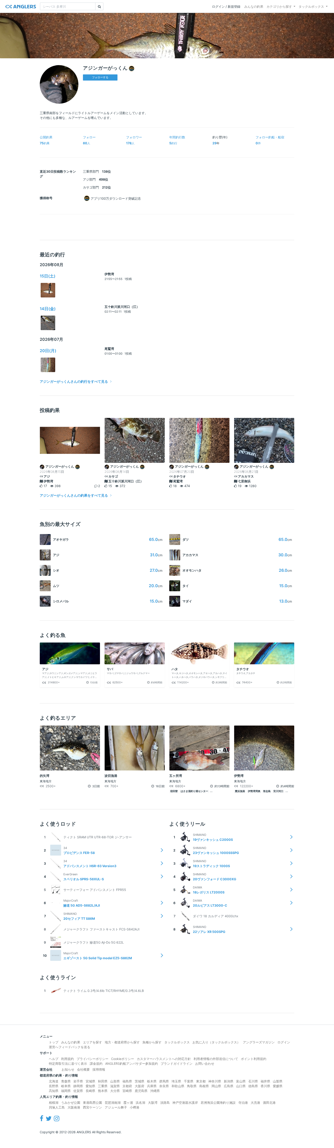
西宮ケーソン (92, 1107)
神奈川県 (214, 1081)
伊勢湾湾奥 (254, 791)
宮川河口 (278, 791)
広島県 (228, 1086)
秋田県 (102, 1081)
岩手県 (78, 1081)
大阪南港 (73, 1107)
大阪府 (139, 1086)
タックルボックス (311, 6)
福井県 (265, 1081)
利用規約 (67, 1059)
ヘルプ (53, 1059)
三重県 (102, 1086)
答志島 (267, 791)
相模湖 (53, 1102)
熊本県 (102, 1091)
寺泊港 (243, 1102)
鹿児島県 (141, 1091)
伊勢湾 (109, 274)
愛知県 (90, 1086)
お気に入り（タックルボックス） (216, 1042)
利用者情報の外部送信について (216, 1059)
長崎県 (90, 1091)
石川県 (253, 1081)
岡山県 (216, 1086)
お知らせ (68, 1069)
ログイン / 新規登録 (226, 6)
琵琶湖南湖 (113, 1102)
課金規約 (96, 1063)
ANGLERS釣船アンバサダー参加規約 (131, 1063)
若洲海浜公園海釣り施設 (218, 1102)
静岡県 (78, 1086)
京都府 (127, 1086)
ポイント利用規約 (253, 1059)
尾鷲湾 (109, 349)
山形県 (115, 1081)
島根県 (204, 1086)
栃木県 (152, 1081)
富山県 (241, 1081)
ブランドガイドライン (176, 1063)
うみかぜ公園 (70, 1102)
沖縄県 (155, 1091)
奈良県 (164, 1086)
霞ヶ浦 (128, 1102)
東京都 (201, 1081)
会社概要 (83, 1069)
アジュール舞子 (116, 1107)
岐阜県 (66, 1086)
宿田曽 (174, 791)
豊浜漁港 (240, 791)
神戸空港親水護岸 (185, 1102)
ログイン (283, 1042)
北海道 (53, 1081)
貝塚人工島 (57, 1107)
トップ (53, 1042)
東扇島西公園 (92, 1102)
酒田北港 (269, 1102)
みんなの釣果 (253, 6)
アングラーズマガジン (259, 1042)
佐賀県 (78, 1091)
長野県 (53, 1086)
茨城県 (139, 1081)
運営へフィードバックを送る (69, 1047)
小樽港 (134, 1107)
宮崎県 (127, 1091)
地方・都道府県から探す (122, 1042)
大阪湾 (152, 1102)
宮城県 (90, 1081)
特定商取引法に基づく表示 (68, 1063)
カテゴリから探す (279, 6)
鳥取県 (192, 1086)
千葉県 (188, 1081)
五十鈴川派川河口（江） (122, 307)
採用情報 (98, 1069)
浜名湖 (140, 1102)
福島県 (127, 1081)
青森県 (66, 1081)
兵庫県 (152, 1086)
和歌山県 (178, 1086)
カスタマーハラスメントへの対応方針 (164, 1059)
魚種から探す (152, 1042)
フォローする (100, 77)
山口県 (241, 1086)
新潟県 (228, 1081)
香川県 (265, 1086)
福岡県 (66, 1091)
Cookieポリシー (122, 1059)
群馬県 (164, 1081)
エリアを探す (92, 1042)
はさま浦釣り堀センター (194, 791)
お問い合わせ (204, 1063)
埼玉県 (176, 1081)
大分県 (115, 1091)
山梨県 (277, 1081)
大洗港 (255, 1102)
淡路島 (165, 1102)
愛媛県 (277, 1086)
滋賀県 (115, 1086)
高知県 (53, 1091)
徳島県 (253, 1086)
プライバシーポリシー (92, 1059)
